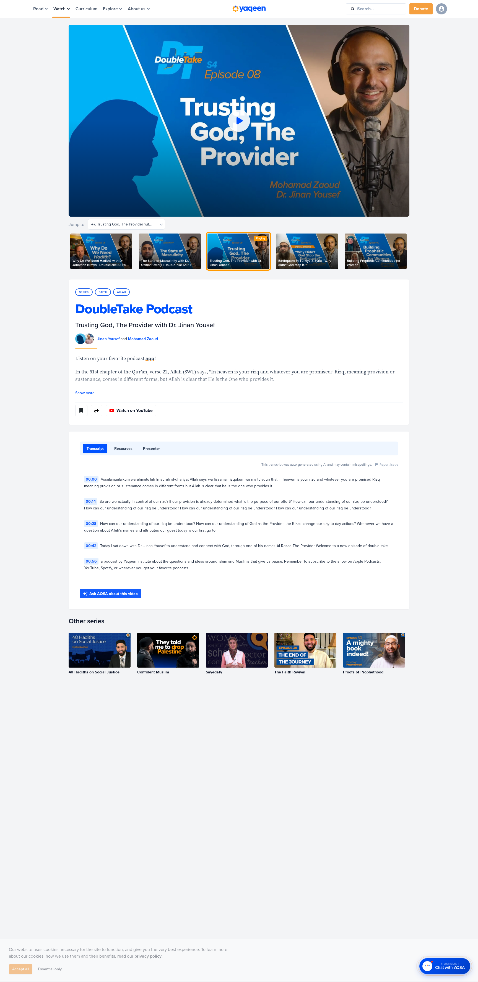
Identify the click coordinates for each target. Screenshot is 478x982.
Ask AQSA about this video (113, 593)
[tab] (95, 448)
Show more (85, 393)
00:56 (91, 561)
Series (84, 292)
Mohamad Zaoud (143, 339)
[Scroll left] (68, 251)
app (150, 358)
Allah (121, 292)
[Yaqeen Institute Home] (249, 9)
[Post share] (96, 410)
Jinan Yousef (108, 339)
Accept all (20, 970)
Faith (103, 292)
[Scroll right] (409, 251)
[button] (239, 121)
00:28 (91, 523)
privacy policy (148, 957)
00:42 (91, 545)
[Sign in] (441, 8)
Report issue (389, 464)
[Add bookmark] (81, 410)
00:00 (91, 479)
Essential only (50, 970)
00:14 (91, 501)
